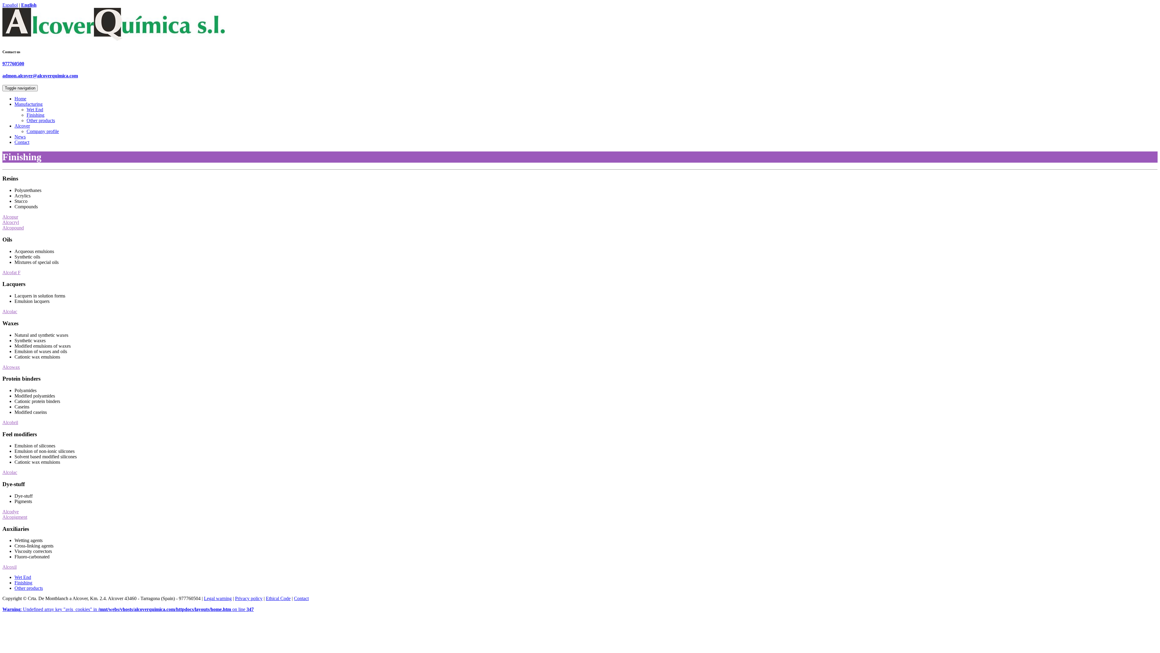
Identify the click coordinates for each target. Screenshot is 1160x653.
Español (10, 5)
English (29, 5)
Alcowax (11, 367)
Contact (21, 142)
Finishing (35, 115)
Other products (41, 120)
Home (20, 98)
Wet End (35, 109)
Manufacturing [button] (28, 104)
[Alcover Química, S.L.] (113, 41)
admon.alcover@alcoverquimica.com (40, 75)
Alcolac (9, 311)
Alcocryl (10, 222)
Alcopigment (14, 517)
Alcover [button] (22, 125)
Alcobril (10, 422)
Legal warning (218, 598)
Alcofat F (11, 272)
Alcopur (10, 216)
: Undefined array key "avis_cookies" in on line (128, 609)
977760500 (13, 63)
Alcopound (13, 227)
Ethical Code (278, 598)
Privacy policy (249, 598)
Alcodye (10, 511)
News (20, 136)
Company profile (43, 131)
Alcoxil (9, 567)
